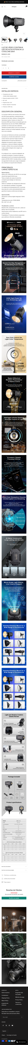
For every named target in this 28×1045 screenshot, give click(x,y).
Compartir (4, 80)
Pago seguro (7, 882)
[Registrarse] (21, 1017)
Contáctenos (5, 995)
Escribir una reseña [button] (14, 898)
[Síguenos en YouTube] (12, 1025)
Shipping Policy (6, 998)
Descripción (4, 88)
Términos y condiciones (10, 875)
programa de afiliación (5, 1004)
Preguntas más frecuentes (19, 993)
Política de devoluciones (8, 870)
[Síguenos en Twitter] (6, 1025)
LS (2, 44)
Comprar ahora (14, 76)
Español (4, 1031)
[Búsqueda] (4, 6)
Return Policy (5, 1000)
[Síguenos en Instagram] (9, 1025)
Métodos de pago (19, 997)
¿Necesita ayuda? (21, 80)
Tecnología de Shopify (12, 1035)
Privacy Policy (19, 999)
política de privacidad (9, 878)
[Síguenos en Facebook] (3, 1025)
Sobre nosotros (5, 992)
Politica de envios (6, 866)
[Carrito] (25, 6)
